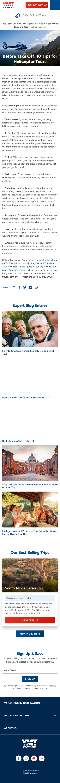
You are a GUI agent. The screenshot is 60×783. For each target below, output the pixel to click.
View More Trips (30, 633)
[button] (30, 703)
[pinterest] (42, 758)
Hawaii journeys (29, 263)
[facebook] (18, 758)
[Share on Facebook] (19, 287)
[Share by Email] (14, 287)
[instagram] (26, 758)
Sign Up (30, 679)
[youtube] (34, 758)
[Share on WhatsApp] (36, 287)
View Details (30, 620)
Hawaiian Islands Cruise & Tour (23, 266)
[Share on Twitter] (24, 287)
